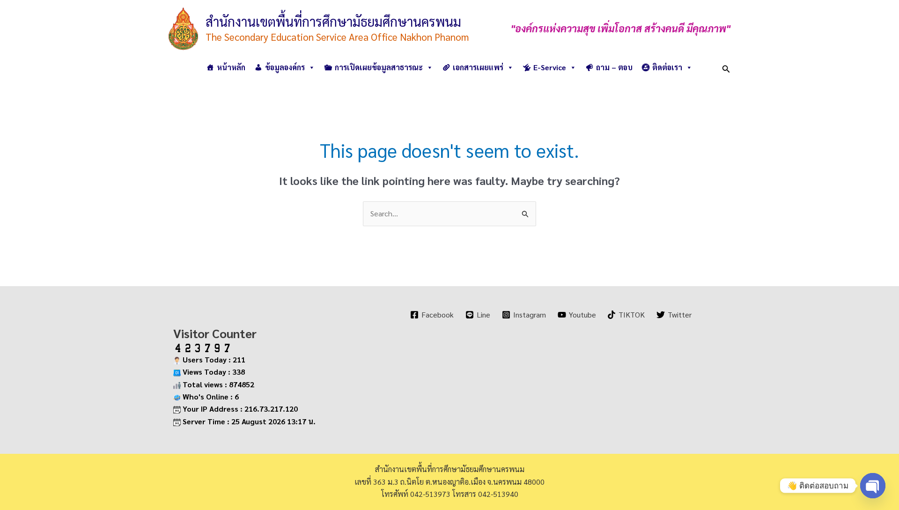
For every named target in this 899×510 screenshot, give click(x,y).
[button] (726, 67)
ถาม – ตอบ (614, 67)
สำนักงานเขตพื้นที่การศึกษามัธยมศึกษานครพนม (333, 21)
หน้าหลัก (231, 67)
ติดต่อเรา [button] (667, 67)
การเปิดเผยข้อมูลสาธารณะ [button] (379, 67)
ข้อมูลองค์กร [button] (285, 67)
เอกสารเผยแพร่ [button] (478, 67)
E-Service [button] (549, 67)
